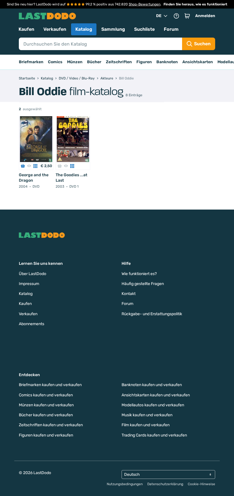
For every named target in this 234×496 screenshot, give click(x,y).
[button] (187, 16)
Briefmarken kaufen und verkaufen (50, 384)
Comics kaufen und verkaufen (46, 395)
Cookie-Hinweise (201, 484)
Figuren (144, 62)
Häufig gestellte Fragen (143, 283)
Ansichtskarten (197, 62)
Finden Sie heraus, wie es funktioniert (195, 4)
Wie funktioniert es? (139, 273)
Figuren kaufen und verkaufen (46, 435)
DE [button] (159, 15)
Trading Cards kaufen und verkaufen (154, 435)
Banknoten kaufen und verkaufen (152, 384)
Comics (55, 62)
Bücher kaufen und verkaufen (46, 415)
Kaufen (26, 29)
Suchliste (144, 29)
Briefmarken (31, 62)
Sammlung (113, 29)
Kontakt (129, 293)
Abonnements (31, 323)
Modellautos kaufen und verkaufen (153, 405)
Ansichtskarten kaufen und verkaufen (156, 395)
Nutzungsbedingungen (125, 484)
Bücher (94, 62)
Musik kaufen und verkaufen (147, 415)
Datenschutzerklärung (165, 484)
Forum (171, 29)
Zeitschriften (119, 62)
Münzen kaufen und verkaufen (46, 405)
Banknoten (167, 62)
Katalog (83, 29)
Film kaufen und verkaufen (146, 425)
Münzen (74, 62)
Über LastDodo (32, 273)
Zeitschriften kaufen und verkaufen (51, 425)
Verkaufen (54, 29)
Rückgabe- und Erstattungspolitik (152, 313)
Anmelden (205, 15)
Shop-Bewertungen (144, 4)
